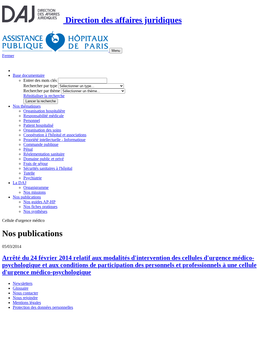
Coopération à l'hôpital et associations (54, 135)
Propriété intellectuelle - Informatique (54, 139)
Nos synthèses (35, 211)
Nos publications (27, 197)
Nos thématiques (27, 106)
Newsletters (22, 283)
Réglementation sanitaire (44, 154)
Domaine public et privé (43, 159)
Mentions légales (27, 302)
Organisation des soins (42, 130)
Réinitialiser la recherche (44, 96)
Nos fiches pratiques (40, 206)
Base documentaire (29, 75)
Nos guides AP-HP (39, 202)
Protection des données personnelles (43, 307)
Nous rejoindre (25, 298)
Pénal (28, 149)
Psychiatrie (32, 178)
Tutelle (29, 173)
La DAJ (19, 182)
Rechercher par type (40, 85)
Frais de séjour (35, 163)
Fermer (8, 55)
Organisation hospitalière (44, 111)
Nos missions (34, 192)
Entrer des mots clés (40, 80)
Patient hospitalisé (38, 125)
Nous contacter (25, 293)
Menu (116, 51)
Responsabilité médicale (43, 115)
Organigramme (36, 187)
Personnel (31, 120)
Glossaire (20, 288)
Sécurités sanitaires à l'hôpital (47, 168)
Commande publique (40, 144)
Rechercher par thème (41, 90)
